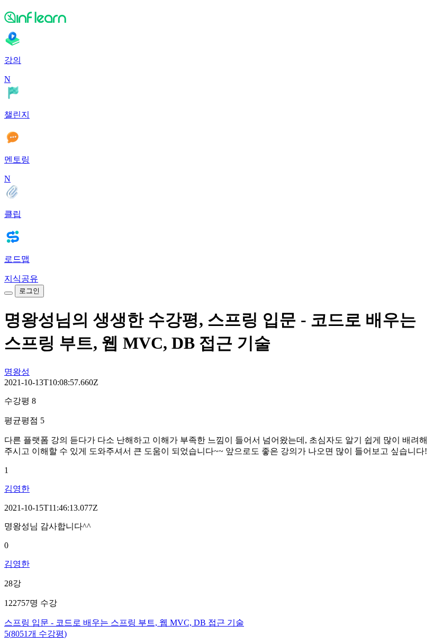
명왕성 (17, 371)
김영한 (17, 488)
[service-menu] (8, 293)
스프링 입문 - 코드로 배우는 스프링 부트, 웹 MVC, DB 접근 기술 (124, 622)
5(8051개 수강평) (35, 633)
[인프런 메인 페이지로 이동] (217, 17)
